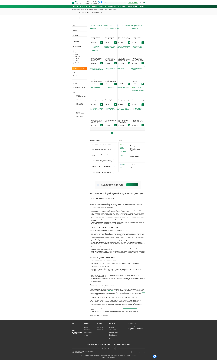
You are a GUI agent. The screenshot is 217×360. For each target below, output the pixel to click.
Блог (110, 325)
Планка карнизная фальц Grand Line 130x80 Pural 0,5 (137, 121)
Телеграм (105, 348)
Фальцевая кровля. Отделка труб (134, 166)
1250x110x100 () (78, 56)
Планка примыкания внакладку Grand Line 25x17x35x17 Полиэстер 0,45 (110, 80)
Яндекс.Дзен (114, 348)
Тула (98, 3)
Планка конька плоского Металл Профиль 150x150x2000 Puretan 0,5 (123, 121)
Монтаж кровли (93, 313)
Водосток (124, 344)
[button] (133, 3)
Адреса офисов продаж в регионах (88, 333)
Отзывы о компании (87, 329)
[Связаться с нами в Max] (154, 356)
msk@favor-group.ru (133, 326)
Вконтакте (103, 348)
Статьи (73, 92)
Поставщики (111, 327)
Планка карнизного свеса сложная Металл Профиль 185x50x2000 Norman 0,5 (110, 59)
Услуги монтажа (86, 6)
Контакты (135, 6)
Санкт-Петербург (93, 3)
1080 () (76, 50)
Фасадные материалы (105, 344)
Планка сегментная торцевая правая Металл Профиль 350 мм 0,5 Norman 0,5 (96, 121)
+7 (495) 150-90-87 (91, 1)
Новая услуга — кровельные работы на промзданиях (78, 77)
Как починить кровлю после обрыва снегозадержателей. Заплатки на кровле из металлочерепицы (80, 114)
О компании (141, 6)
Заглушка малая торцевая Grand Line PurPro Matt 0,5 (123, 100)
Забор (128, 344)
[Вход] (141, 2)
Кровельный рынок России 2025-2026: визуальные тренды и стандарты (80, 105)
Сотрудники (86, 335)
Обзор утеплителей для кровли (134, 157)
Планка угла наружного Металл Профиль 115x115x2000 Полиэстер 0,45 (96, 38)
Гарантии (130, 6)
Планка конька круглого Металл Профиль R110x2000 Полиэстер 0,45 (124, 38)
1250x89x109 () (78, 62)
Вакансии (86, 327)
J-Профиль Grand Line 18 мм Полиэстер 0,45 (110, 100)
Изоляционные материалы (93, 344)
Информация (112, 323)
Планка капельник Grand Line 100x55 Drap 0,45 (110, 121)
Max (111, 348)
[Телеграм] (99, 2)
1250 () (76, 54)
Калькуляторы (94, 6)
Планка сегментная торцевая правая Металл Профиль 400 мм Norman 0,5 (138, 100)
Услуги (73, 330)
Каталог (73, 323)
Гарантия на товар (100, 329)
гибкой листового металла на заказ (130, 308)
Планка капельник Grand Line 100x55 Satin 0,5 (124, 80)
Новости (73, 72)
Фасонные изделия (116, 344)
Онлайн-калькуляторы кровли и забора (77, 333)
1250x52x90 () (78, 60)
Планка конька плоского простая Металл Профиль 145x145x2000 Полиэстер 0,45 (138, 59)
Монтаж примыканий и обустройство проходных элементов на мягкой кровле (135, 148)
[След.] (127, 132)
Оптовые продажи (112, 6)
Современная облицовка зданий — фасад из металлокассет (81, 98)
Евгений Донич (112, 357)
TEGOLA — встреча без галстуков (77, 83)
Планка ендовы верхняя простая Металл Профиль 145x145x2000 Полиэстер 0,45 (110, 38)
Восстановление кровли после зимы (79, 88)
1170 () (76, 52)
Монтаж (73, 325)
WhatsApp (108, 348)
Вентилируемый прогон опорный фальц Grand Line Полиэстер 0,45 (137, 38)
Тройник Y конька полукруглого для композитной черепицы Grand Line (124, 59)
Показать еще (117, 128)
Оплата (119, 6)
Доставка (124, 6)
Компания (86, 323)
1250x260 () (77, 58)
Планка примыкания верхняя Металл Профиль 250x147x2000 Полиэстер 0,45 (96, 80)
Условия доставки (100, 327)
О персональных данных (113, 332)
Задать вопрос (132, 184)
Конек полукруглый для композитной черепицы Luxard (97, 100)
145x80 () (77, 64)
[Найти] (124, 3)
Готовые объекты (103, 6)
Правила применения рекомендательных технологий (114, 338)
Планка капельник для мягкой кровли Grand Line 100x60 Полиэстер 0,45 (96, 59)
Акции (73, 335)
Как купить (99, 323)
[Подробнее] (143, 145)
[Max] (101, 2)
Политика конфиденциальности (113, 335)
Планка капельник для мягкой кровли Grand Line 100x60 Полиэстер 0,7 (138, 80)
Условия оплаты (99, 325)
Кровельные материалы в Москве (77, 352)
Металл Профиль (110, 290)
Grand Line (92, 287)
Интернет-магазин (77, 6)
